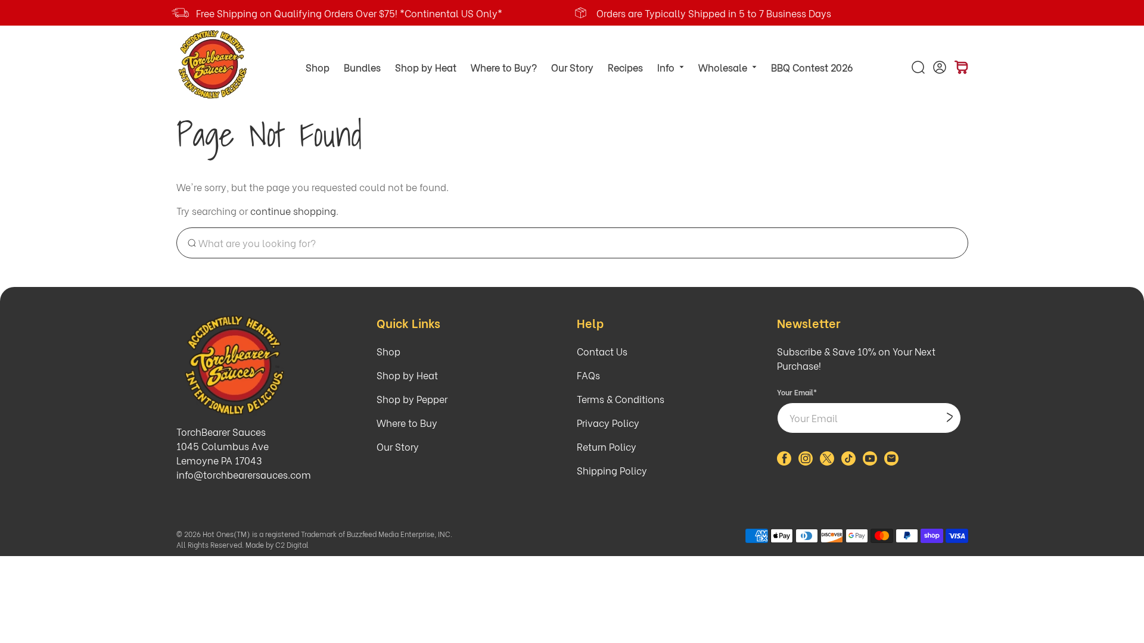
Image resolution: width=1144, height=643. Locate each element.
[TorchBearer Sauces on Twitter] (827, 461)
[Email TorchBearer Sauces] (891, 461)
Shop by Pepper (412, 398)
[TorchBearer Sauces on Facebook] (784, 461)
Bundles (362, 67)
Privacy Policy (608, 422)
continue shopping (293, 210)
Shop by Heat (425, 67)
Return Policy (606, 446)
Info (665, 67)
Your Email (797, 392)
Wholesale (722, 67)
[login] (939, 67)
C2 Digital (292, 544)
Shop (317, 67)
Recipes (625, 67)
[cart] (961, 67)
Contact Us (602, 351)
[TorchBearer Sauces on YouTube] (870, 461)
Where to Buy (407, 422)
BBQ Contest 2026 (812, 67)
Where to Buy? (504, 67)
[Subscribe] (949, 418)
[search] (918, 67)
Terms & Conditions (620, 398)
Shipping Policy (612, 470)
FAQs (588, 375)
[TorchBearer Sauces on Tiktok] (848, 461)
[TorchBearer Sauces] (213, 64)
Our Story (572, 67)
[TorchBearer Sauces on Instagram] (805, 461)
